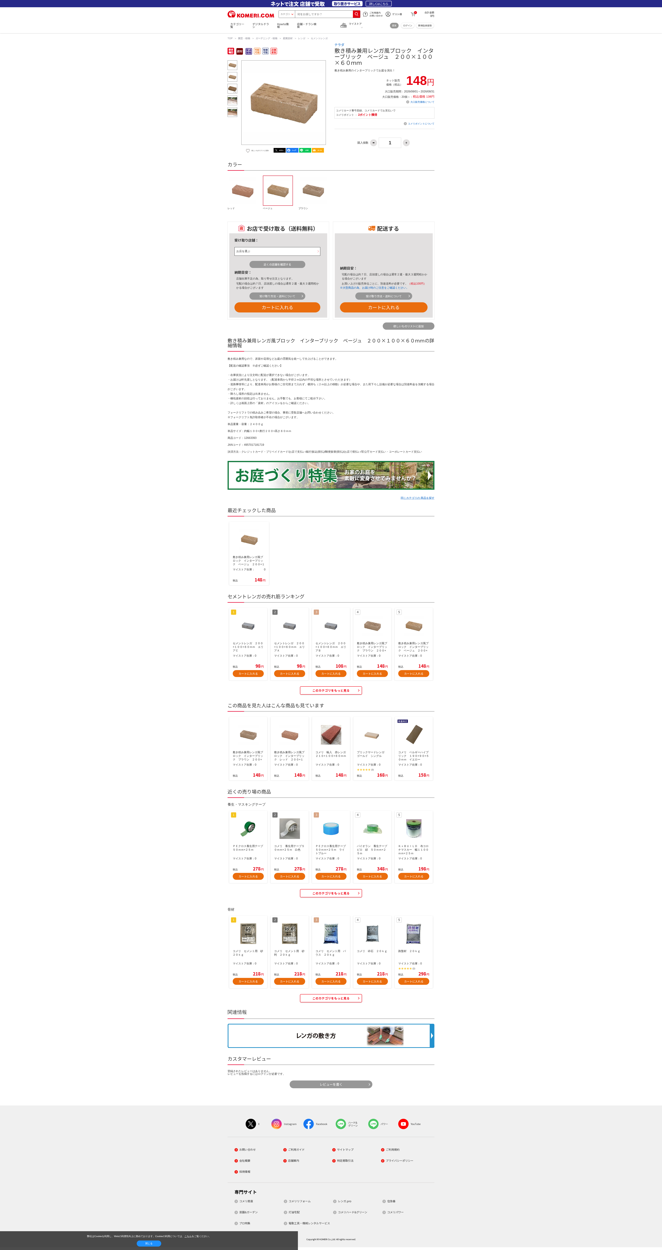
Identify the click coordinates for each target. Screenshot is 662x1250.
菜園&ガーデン (248, 1212)
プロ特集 (244, 1223)
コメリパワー (395, 1212)
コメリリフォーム (300, 1201)
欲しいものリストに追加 (408, 326)
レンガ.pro (344, 1201)
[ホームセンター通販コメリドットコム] (251, 16)
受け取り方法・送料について (277, 296)
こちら (188, 1236)
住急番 (391, 1201)
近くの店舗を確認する (277, 264)
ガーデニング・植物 (266, 38)
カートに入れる (277, 307)
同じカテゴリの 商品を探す (417, 497)
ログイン (407, 25)
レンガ (301, 38)
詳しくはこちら (378, 3)
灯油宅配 (294, 1212)
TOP (230, 38)
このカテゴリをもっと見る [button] (331, 690)
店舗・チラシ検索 (306, 25)
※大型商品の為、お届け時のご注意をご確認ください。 (374, 287)
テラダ (339, 44)
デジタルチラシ (260, 25)
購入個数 (362, 142)
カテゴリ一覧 (237, 25)
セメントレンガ (319, 38)
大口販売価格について (422, 102)
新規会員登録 (425, 25)
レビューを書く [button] (331, 1084)
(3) (372, 770)
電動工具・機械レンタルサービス (309, 1223)
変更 (394, 25)
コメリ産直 (246, 1201)
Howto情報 (283, 25)
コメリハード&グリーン (352, 1212)
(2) (414, 968)
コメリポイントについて (421, 123)
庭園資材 (288, 38)
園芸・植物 (244, 38)
